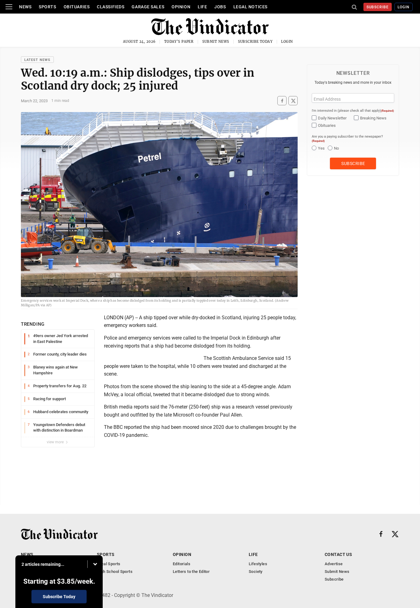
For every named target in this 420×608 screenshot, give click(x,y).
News (25, 6)
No (336, 148)
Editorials (181, 564)
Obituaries (77, 6)
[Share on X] (293, 101)
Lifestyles (258, 564)
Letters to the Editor (191, 571)
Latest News (37, 60)
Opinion (181, 6)
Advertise (334, 564)
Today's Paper (179, 41)
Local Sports (109, 564)
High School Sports (115, 571)
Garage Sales (148, 6)
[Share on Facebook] (282, 101)
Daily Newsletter (332, 118)
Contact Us (338, 554)
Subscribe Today (255, 41)
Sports (47, 6)
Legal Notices (250, 6)
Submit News (215, 41)
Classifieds (110, 6)
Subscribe (378, 7)
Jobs (220, 6)
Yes (321, 148)
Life (202, 6)
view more (56, 442)
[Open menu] (8, 6)
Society (256, 571)
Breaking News (373, 118)
